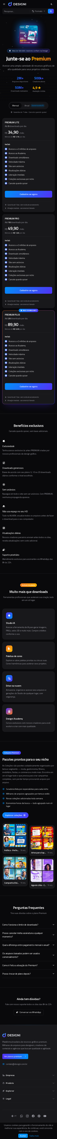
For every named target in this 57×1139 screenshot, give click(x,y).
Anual (34, 105)
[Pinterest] (39, 1116)
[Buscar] (51, 11)
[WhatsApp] (21, 1116)
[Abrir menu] (4, 4)
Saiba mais (34, 1135)
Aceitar (23, 1135)
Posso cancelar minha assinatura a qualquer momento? (22, 934)
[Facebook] (33, 1116)
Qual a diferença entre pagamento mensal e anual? (25, 945)
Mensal (15, 105)
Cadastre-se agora (28, 194)
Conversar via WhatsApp (30, 1012)
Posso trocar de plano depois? (16, 973)
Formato (38, 11)
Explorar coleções (13, 815)
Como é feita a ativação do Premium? (20, 965)
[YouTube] (45, 1116)
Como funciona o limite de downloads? (20, 924)
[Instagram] (27, 1116)
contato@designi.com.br (16, 1064)
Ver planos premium (13, 1056)
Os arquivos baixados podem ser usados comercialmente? (21, 955)
